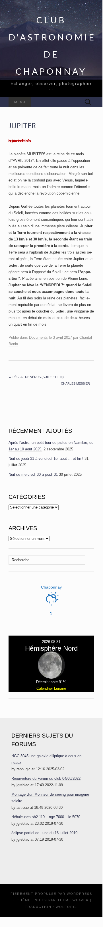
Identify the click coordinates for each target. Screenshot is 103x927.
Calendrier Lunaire (51, 688)
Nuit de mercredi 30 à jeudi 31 (33, 474)
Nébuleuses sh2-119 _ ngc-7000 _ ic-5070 (45, 817)
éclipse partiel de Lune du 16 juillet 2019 (44, 833)
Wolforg (66, 906)
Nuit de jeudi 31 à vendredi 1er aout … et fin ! (46, 458)
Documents (38, 337)
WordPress (79, 893)
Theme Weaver (73, 900)
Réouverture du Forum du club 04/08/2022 (46, 778)
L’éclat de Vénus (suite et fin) (36, 377)
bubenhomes (19, 141)
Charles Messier (77, 383)
